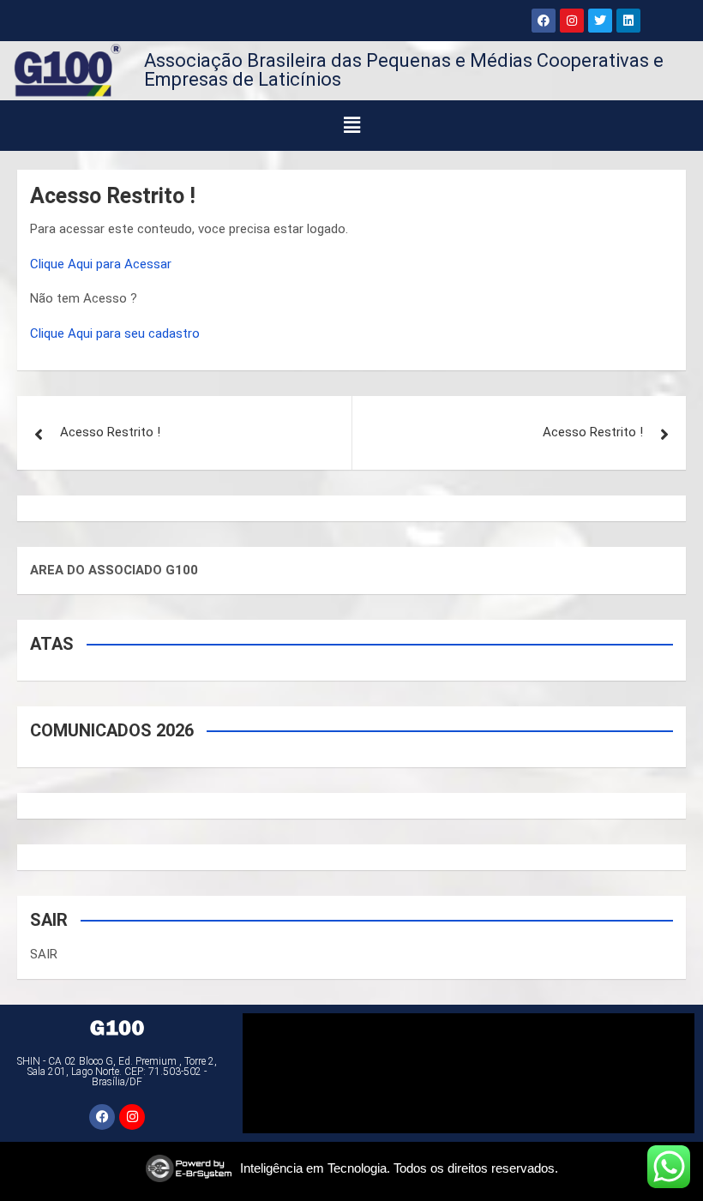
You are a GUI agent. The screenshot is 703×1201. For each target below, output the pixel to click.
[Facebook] (544, 21)
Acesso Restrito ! (110, 432)
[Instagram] (572, 21)
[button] (351, 125)
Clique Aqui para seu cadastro (115, 333)
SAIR (43, 954)
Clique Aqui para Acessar (100, 264)
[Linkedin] (628, 21)
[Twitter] (600, 21)
